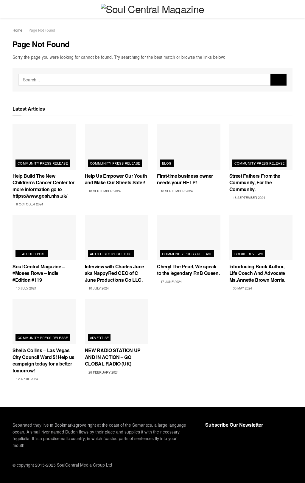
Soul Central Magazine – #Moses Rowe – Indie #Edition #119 (39, 273)
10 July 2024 (98, 288)
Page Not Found (42, 29)
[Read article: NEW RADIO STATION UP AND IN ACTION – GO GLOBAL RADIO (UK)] (116, 321)
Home (17, 29)
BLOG (167, 163)
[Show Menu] (15, 9)
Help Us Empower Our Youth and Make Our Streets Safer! (116, 179)
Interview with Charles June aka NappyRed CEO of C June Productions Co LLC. (114, 273)
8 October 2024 (29, 204)
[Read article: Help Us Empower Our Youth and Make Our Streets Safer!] (116, 147)
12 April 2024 (26, 378)
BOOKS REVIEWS (248, 253)
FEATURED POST (32, 253)
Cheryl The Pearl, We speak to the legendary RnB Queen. (188, 269)
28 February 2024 (103, 372)
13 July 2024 (25, 288)
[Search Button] (289, 9)
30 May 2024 (242, 288)
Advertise (99, 337)
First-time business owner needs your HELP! (185, 179)
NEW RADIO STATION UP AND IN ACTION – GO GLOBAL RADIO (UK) (113, 357)
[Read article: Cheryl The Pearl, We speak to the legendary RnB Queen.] (188, 237)
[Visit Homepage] (152, 9)
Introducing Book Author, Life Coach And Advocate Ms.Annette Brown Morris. (257, 273)
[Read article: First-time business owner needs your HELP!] (188, 147)
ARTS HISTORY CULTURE (111, 253)
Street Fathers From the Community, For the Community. (255, 182)
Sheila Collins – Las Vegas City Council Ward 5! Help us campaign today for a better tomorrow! (43, 360)
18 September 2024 (104, 190)
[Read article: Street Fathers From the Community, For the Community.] (261, 147)
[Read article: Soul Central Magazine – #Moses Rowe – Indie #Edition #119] (44, 237)
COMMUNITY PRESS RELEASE (43, 163)
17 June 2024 (171, 281)
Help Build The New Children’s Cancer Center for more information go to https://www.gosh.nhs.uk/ (43, 185)
